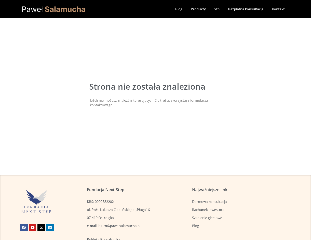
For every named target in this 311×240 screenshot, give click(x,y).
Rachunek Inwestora (208, 209)
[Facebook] (24, 227)
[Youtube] (32, 227)
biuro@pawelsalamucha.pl (119, 225)
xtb (217, 9)
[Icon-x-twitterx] (41, 227)
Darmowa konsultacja (209, 201)
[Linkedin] (50, 227)
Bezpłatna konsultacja (245, 9)
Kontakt (278, 9)
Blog (178, 9)
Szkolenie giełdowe (207, 217)
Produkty (198, 9)
